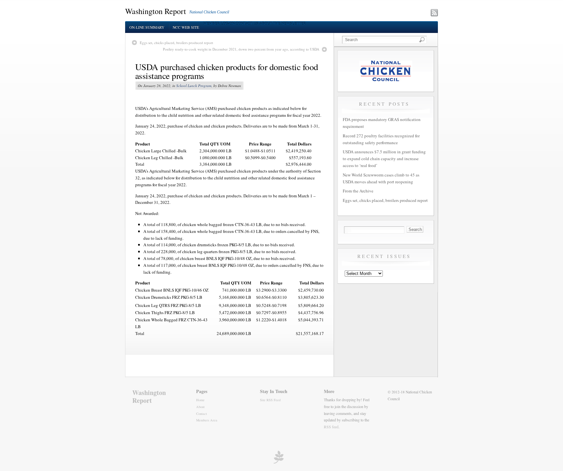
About (200, 406)
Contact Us (247, 23)
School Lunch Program (193, 85)
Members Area (206, 420)
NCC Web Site (186, 27)
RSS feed (331, 426)
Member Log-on (219, 23)
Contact (201, 413)
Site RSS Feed (270, 400)
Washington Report (155, 11)
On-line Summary (146, 27)
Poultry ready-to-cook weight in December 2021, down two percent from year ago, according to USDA (241, 49)
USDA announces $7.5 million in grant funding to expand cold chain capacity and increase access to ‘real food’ (384, 158)
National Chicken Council (209, 12)
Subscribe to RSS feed (405, 13)
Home (200, 400)
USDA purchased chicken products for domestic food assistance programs (226, 71)
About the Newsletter (282, 23)
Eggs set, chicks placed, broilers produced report (176, 42)
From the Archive (358, 191)
